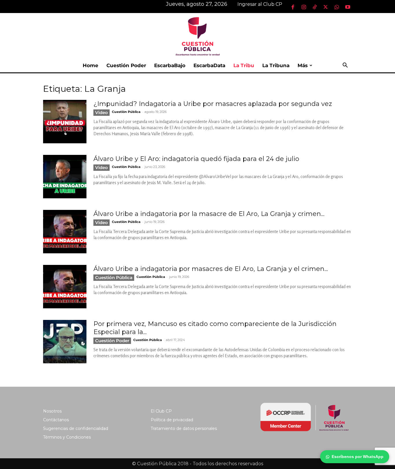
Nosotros (52, 411)
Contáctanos (56, 419)
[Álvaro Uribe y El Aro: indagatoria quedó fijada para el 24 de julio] (64, 176)
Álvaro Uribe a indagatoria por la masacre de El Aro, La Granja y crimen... (208, 214)
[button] (345, 66)
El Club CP (161, 411)
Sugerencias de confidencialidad (75, 428)
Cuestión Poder (126, 65)
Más (303, 65)
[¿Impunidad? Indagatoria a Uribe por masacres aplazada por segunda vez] (64, 121)
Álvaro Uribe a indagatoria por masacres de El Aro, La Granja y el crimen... (210, 269)
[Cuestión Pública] (197, 35)
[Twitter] (325, 7)
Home (90, 65)
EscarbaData (209, 65)
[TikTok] (314, 7)
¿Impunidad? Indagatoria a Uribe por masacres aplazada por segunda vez (212, 104)
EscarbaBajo (169, 65)
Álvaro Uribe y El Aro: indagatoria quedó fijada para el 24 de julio (196, 159)
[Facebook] (292, 7)
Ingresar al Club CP (259, 4)
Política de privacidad (172, 419)
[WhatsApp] (336, 7)
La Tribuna (275, 65)
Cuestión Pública (126, 112)
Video (101, 112)
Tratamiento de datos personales (184, 428)
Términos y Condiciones (67, 437)
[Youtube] (347, 7)
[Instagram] (303, 7)
